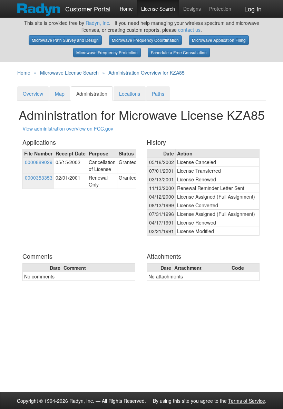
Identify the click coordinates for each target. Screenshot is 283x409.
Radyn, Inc (97, 22)
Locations (129, 93)
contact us (189, 29)
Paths (158, 93)
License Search (158, 8)
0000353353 (38, 177)
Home (126, 8)
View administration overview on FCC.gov (67, 128)
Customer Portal (87, 7)
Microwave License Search (69, 72)
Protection (220, 8)
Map (60, 93)
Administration (91, 93)
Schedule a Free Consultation (179, 52)
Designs (192, 8)
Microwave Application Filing (219, 40)
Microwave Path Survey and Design (65, 40)
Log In (253, 8)
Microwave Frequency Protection (107, 52)
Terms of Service (246, 400)
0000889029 (38, 162)
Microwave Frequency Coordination (145, 40)
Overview (33, 93)
